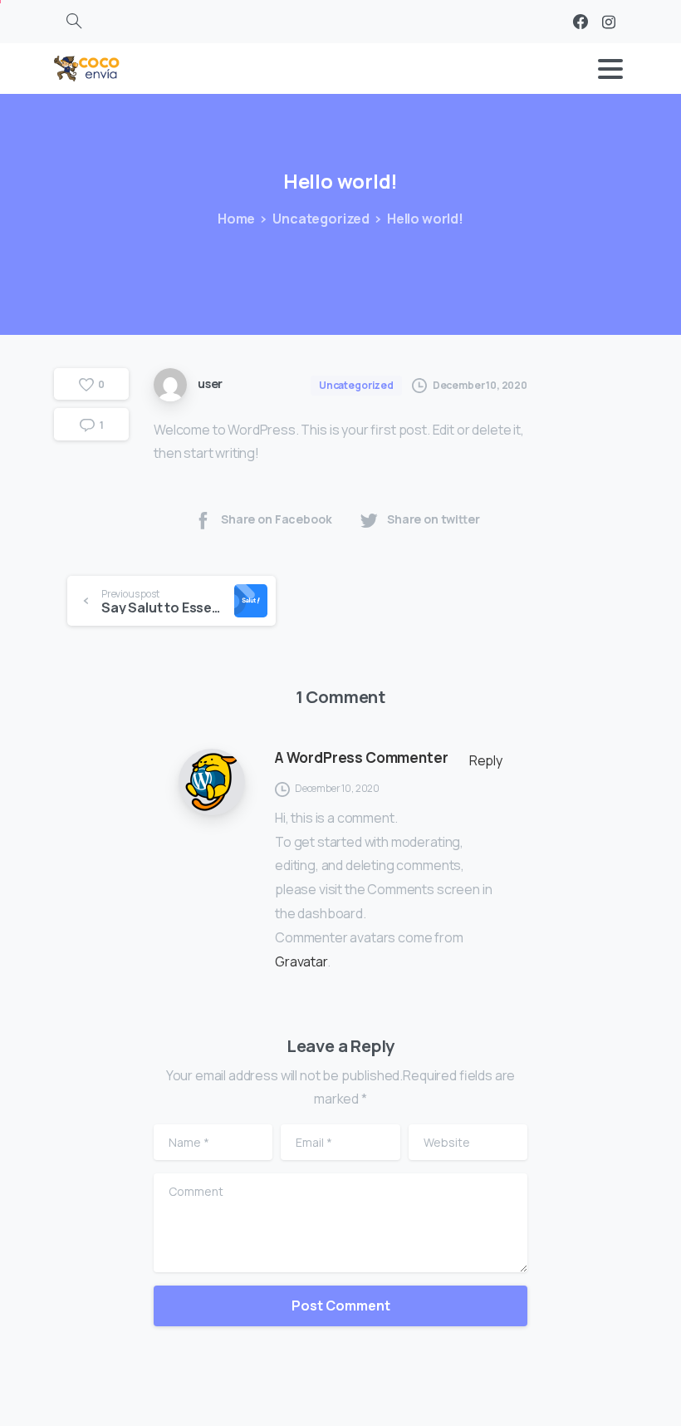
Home (236, 218)
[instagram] (609, 21)
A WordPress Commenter (361, 757)
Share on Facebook (276, 519)
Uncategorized (321, 218)
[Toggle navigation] (610, 69)
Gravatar (301, 961)
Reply (485, 760)
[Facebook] (580, 21)
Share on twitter (433, 519)
